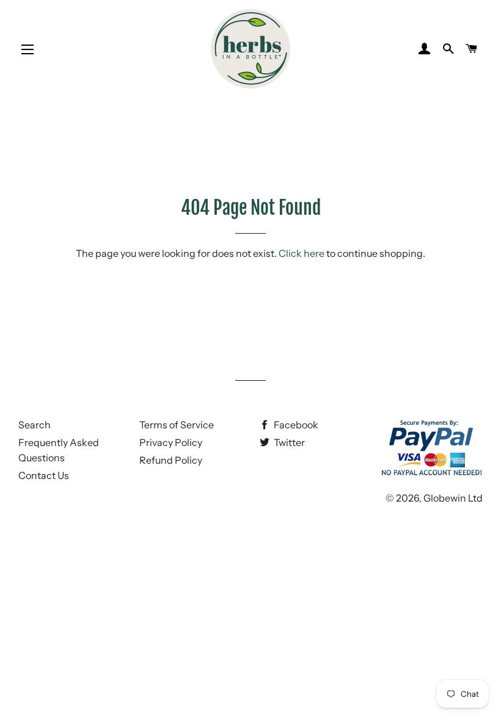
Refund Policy (170, 460)
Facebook (295, 425)
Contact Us (43, 475)
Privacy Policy (170, 442)
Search (34, 425)
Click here (301, 253)
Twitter (288, 442)
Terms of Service (176, 425)
